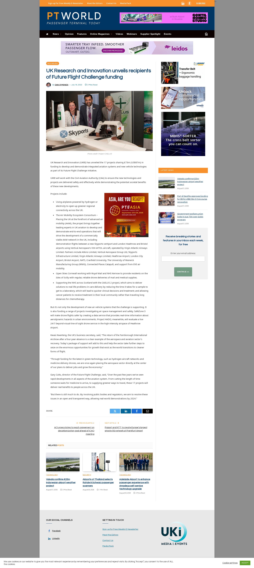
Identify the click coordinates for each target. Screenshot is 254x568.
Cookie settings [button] (230, 563)
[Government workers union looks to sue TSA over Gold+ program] (166, 217)
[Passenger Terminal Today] (75, 18)
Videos (119, 34)
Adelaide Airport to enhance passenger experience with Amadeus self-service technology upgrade (134, 484)
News (56, 34)
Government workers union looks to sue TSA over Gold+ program (190, 217)
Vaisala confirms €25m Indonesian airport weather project (61, 482)
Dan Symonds (61, 85)
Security (87, 475)
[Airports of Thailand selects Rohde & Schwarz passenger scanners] (99, 462)
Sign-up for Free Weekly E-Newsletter (65, 3)
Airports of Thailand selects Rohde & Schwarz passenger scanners (98, 482)
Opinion (69, 34)
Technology (52, 63)
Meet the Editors (94, 3)
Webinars (132, 34)
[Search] (206, 34)
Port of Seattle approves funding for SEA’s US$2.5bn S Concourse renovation (192, 199)
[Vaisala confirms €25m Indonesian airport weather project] (63, 462)
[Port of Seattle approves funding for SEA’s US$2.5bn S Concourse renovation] (166, 200)
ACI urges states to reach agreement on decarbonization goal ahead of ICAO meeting (74, 430)
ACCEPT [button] (245, 563)
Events (167, 34)
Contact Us (111, 3)
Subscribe (200, 3)
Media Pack (125, 3)
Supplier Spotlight (150, 34)
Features (82, 34)
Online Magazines (100, 34)
